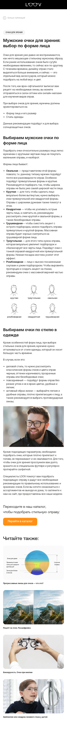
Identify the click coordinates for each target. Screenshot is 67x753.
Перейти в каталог (20, 521)
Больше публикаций (16, 18)
